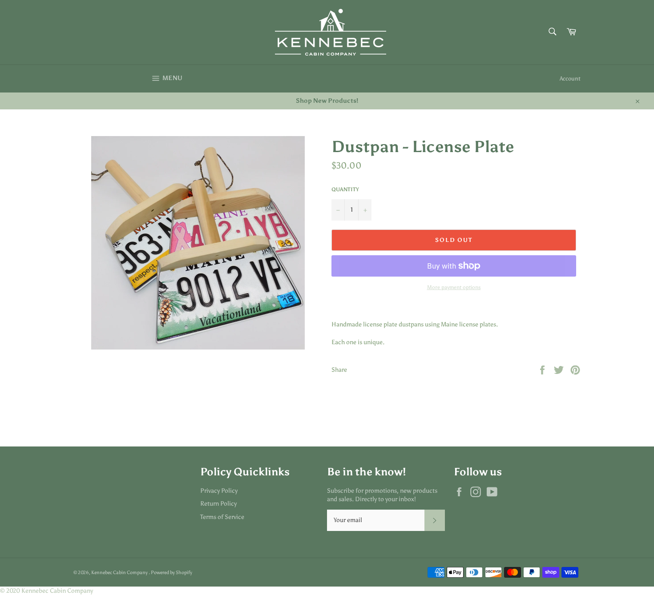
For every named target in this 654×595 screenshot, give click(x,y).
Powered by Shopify (171, 572)
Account (570, 78)
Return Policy (218, 503)
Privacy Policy (219, 490)
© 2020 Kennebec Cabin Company (46, 591)
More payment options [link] (454, 287)
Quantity (345, 189)
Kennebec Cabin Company (120, 572)
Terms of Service (222, 517)
